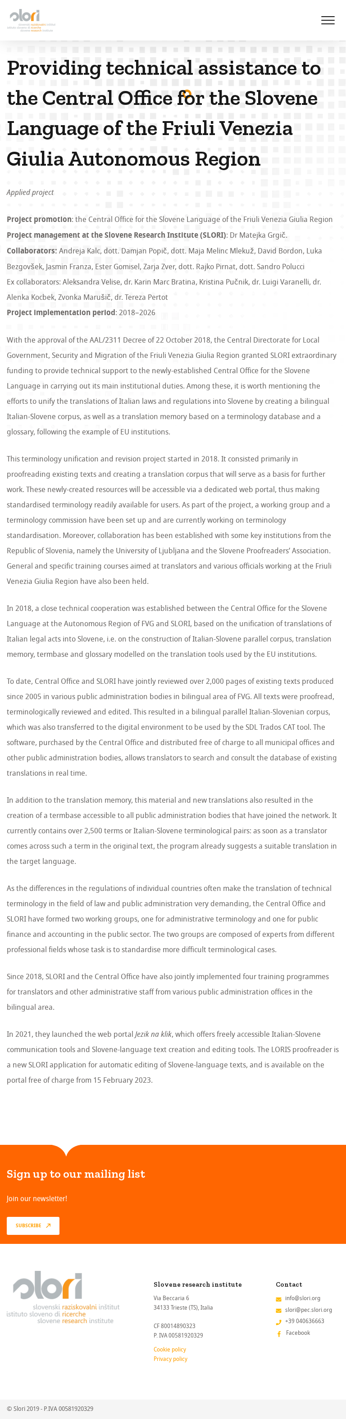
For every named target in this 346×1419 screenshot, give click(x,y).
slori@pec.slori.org (308, 1310)
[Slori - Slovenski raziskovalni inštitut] (31, 20)
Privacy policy (170, 1359)
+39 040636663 (304, 1321)
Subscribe (28, 1226)
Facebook (298, 1333)
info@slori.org (302, 1298)
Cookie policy (170, 1349)
